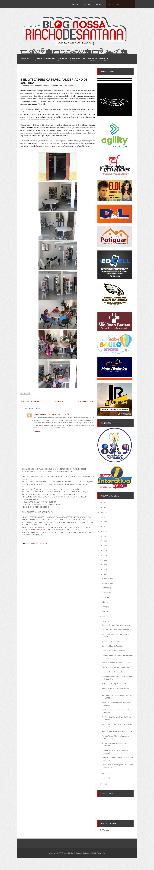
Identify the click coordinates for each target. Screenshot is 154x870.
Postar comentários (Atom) (37, 543)
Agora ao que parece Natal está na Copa (117, 731)
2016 (101, 550)
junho (104, 607)
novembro (105, 583)
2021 (101, 527)
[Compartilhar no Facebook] (28, 393)
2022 (101, 522)
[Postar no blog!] (24, 393)
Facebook (87, 8)
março (104, 621)
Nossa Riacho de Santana (72, 853)
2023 (101, 517)
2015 (101, 555)
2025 (101, 508)
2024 (101, 512)
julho (103, 602)
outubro (105, 588)
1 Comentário (68, 86)
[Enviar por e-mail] (21, 393)
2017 (101, 546)
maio (103, 611)
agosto (104, 597)
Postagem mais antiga (86, 401)
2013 (101, 565)
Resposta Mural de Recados (112, 646)
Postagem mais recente (30, 401)
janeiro (104, 778)
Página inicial (58, 401)
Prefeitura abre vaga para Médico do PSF (117, 667)
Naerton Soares (39, 414)
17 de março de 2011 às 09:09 (58, 414)
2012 (101, 569)
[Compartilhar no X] (26, 393)
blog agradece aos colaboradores (114, 641)
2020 (101, 531)
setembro (105, 592)
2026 (101, 503)
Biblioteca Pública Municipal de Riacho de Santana (53, 81)
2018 (101, 541)
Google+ (99, 4)
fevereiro (105, 773)
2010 (101, 784)
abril (103, 616)
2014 (101, 560)
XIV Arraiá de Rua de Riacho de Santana (116, 630)
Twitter (75, 4)
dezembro (105, 578)
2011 (101, 574)
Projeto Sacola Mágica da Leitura (114, 684)
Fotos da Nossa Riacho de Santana (114, 651)
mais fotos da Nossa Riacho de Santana (116, 662)
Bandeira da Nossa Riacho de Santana (116, 625)
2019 (101, 536)
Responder (36, 431)
